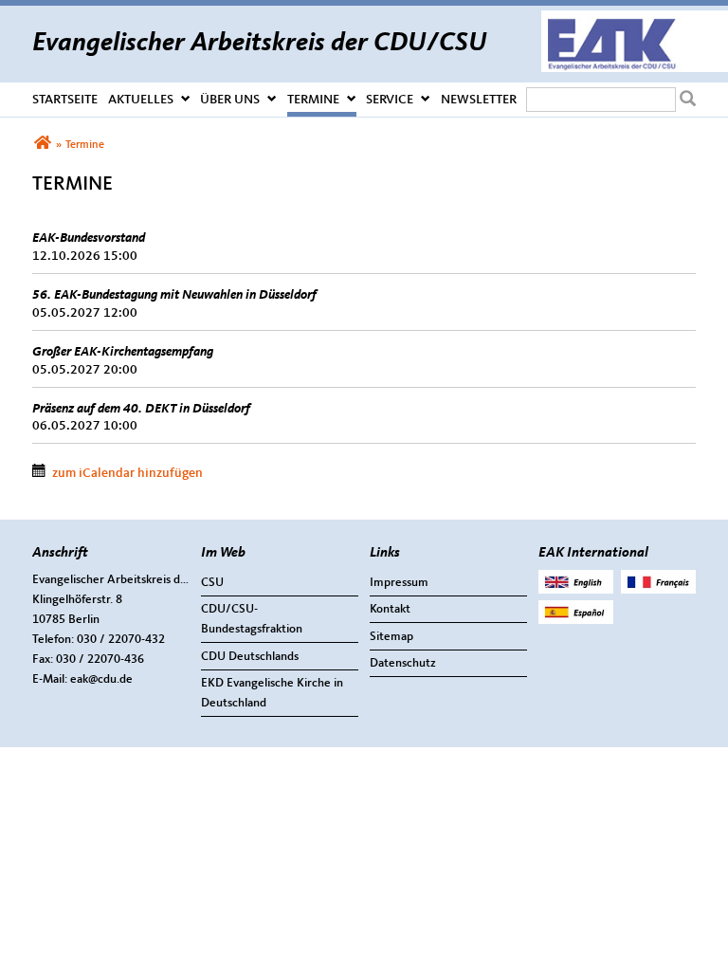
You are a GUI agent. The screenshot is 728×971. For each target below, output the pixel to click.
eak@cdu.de (101, 679)
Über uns (230, 99)
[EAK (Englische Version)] (575, 590)
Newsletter (479, 99)
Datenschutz (403, 663)
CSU (212, 583)
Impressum (399, 583)
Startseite (65, 99)
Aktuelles (140, 99)
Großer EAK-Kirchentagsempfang (122, 351)
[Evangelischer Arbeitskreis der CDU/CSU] (42, 145)
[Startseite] (634, 20)
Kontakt (390, 609)
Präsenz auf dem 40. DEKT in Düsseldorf (141, 408)
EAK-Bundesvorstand (88, 238)
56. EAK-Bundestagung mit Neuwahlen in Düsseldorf (174, 295)
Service (389, 99)
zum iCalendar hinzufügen (127, 473)
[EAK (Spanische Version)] (575, 620)
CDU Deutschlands (250, 656)
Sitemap (391, 637)
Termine (313, 99)
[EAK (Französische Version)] (658, 590)
